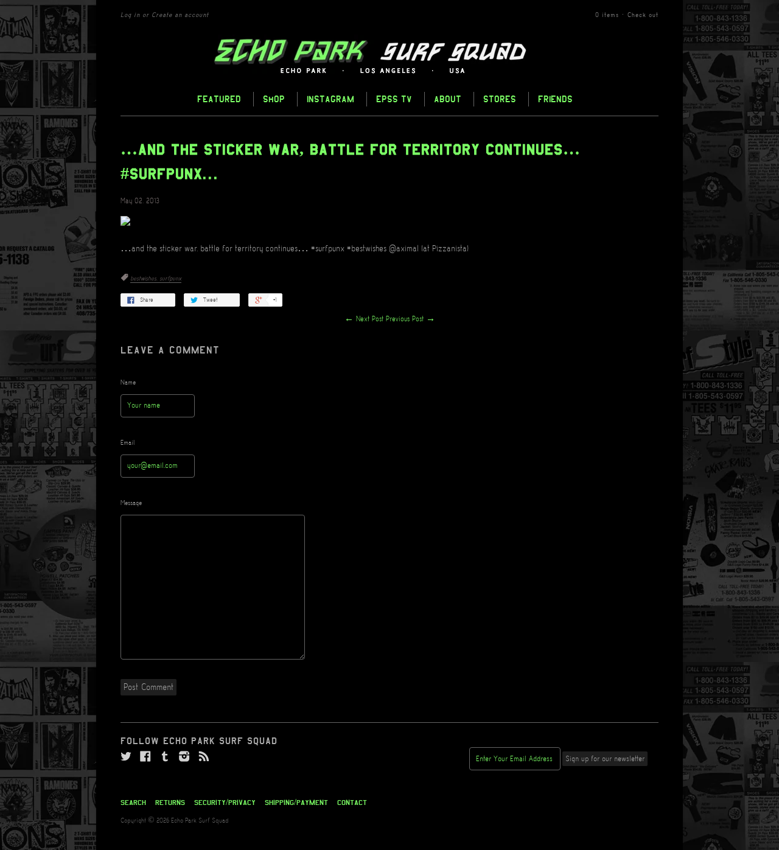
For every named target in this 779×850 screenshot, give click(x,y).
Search (133, 802)
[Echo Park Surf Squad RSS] (203, 757)
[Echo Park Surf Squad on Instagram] (184, 757)
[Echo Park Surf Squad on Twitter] (126, 757)
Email (128, 443)
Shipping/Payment (296, 802)
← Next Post (363, 319)
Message (131, 503)
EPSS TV (394, 99)
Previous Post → (410, 319)
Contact (352, 802)
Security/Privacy (225, 802)
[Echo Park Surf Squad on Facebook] (145, 757)
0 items (607, 15)
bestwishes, (144, 278)
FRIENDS (555, 99)
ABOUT (447, 99)
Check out (642, 15)
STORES (499, 99)
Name (128, 382)
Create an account (180, 15)
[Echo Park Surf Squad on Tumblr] (164, 757)
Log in (130, 15)
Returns (170, 802)
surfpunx (170, 278)
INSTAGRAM (330, 99)
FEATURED (219, 99)
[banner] (389, 56)
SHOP (274, 99)
